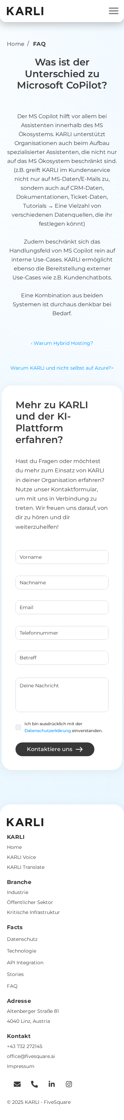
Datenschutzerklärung (47, 730)
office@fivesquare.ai (31, 1056)
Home (15, 44)
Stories (15, 974)
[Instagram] (65, 1084)
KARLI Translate (25, 867)
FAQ (12, 986)
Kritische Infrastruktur (33, 912)
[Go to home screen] (25, 11)
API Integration (25, 962)
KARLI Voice (21, 857)
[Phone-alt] (31, 1084)
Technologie (21, 951)
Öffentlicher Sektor (30, 902)
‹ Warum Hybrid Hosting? (62, 343)
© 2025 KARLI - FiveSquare (39, 1102)
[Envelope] (14, 1084)
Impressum (20, 1066)
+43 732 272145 (24, 1046)
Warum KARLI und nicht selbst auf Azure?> (62, 368)
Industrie (17, 892)
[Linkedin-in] (48, 1084)
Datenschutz (22, 939)
